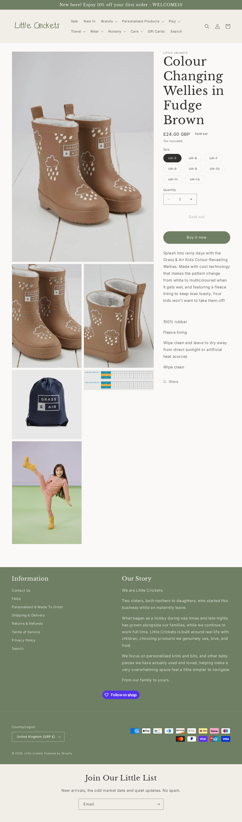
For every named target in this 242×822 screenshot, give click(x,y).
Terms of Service (26, 632)
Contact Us (21, 590)
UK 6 (195, 159)
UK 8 (175, 169)
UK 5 (175, 159)
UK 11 (175, 180)
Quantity (169, 190)
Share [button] (173, 381)
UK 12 (197, 180)
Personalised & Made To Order (37, 607)
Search (18, 648)
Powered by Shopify (58, 753)
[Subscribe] (158, 804)
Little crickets (34, 753)
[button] (108, 21)
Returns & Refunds (27, 623)
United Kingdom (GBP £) (36, 736)
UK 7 (216, 159)
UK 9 (195, 169)
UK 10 (217, 169)
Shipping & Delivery (28, 615)
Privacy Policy (23, 640)
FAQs (16, 599)
